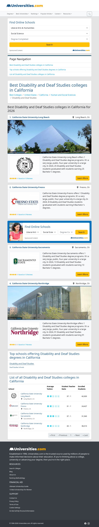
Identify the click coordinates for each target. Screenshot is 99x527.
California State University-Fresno (28, 187)
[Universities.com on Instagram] (89, 523)
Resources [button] (67, 14)
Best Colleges (16, 95)
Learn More (82, 178)
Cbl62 (19, 318)
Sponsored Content (15, 50)
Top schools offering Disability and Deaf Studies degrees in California (38, 69)
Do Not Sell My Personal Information (21, 511)
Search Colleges (15, 468)
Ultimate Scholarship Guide (18, 486)
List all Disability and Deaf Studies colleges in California (32, 74)
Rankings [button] (34, 14)
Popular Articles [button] (46, 14)
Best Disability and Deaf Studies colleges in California (31, 65)
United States (30, 95)
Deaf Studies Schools (17, 367)
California (43, 95)
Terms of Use (13, 504)
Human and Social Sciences (63, 95)
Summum (21, 152)
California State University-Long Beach (31, 117)
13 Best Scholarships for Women (20, 490)
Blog (11, 472)
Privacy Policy (13, 501)
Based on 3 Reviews (25, 214)
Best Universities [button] (22, 14)
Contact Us (13, 498)
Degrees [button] (10, 14)
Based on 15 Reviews (25, 275)
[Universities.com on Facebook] (85, 523)
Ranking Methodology (17, 478)
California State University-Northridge (30, 283)
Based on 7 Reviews (25, 345)
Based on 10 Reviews (25, 178)
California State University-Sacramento (31, 247)
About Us (12, 475)
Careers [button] (57, 14)
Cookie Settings (14, 508)
